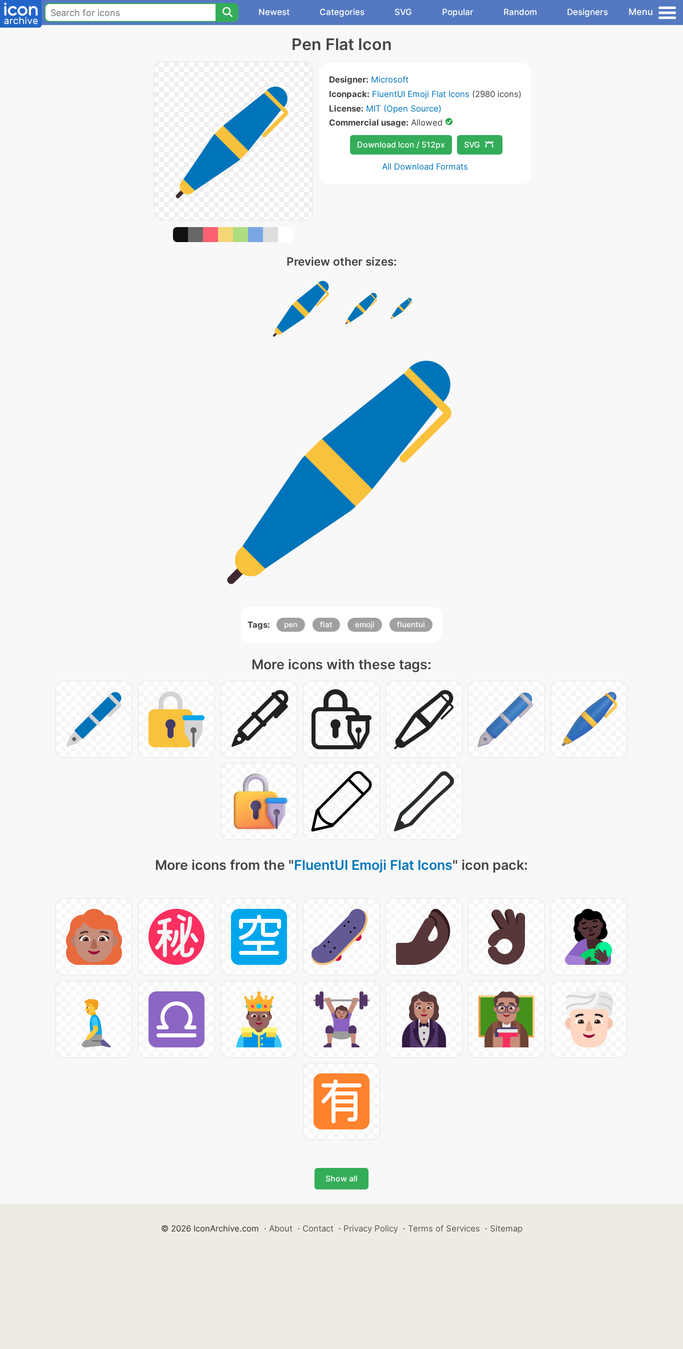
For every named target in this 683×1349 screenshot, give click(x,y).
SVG (403, 12)
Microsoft (389, 80)
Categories (342, 12)
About (280, 1228)
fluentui (411, 624)
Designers (587, 12)
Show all (342, 1178)
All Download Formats (425, 167)
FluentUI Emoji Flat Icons (421, 94)
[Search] (227, 12)
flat (326, 624)
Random (520, 12)
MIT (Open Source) (404, 109)
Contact (318, 1228)
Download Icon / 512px (401, 145)
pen (291, 624)
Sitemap (506, 1228)
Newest (274, 12)
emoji (364, 624)
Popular (458, 12)
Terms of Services (444, 1228)
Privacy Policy (371, 1228)
